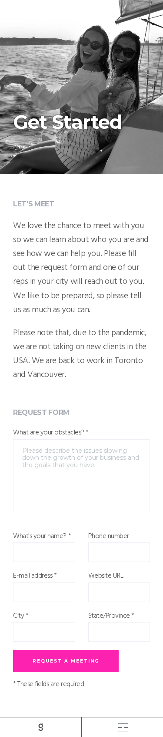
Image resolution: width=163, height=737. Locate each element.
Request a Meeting (66, 661)
